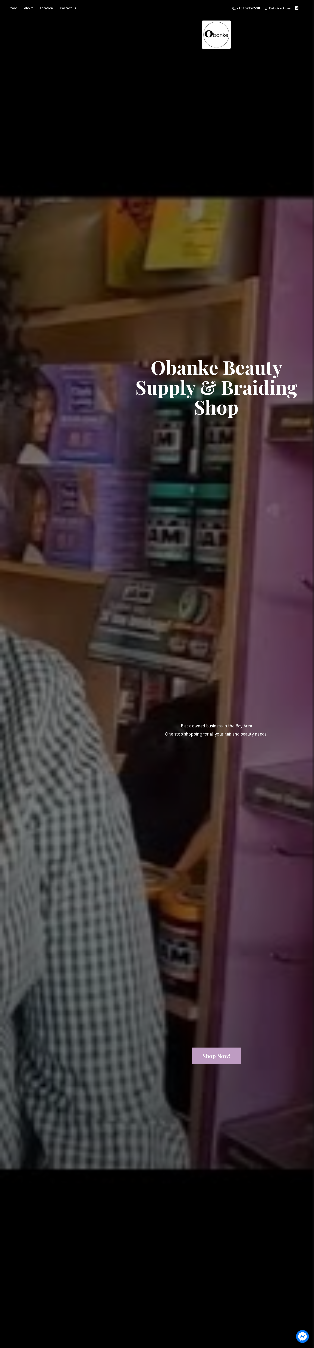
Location (46, 8)
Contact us (68, 8)
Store (13, 8)
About (28, 8)
